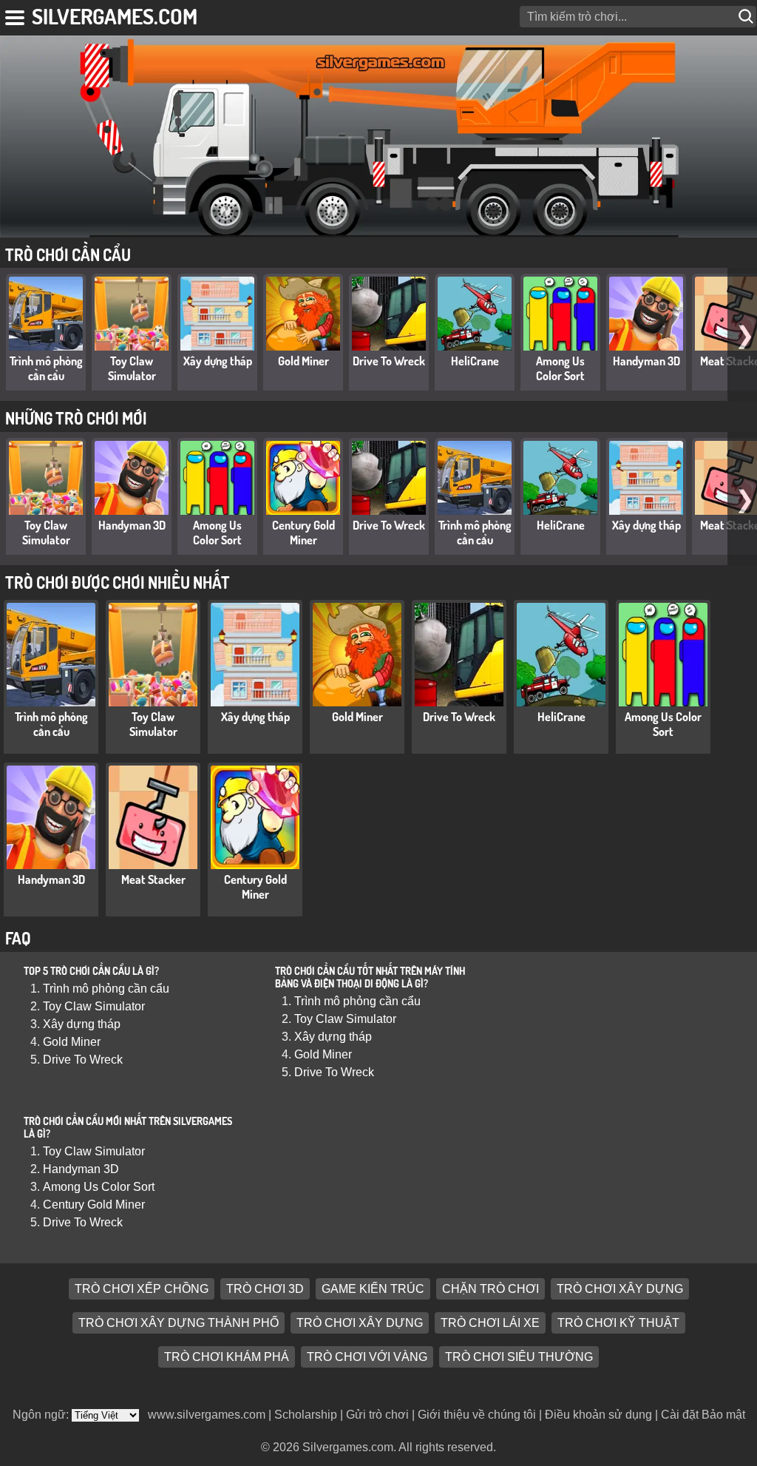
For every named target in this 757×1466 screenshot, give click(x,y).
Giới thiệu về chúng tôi (477, 1414)
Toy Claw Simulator (132, 368)
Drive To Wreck (389, 361)
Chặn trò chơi (490, 1289)
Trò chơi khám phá (226, 1357)
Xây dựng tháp (217, 361)
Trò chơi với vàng (367, 1357)
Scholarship (305, 1414)
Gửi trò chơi (377, 1414)
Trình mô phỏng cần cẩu (46, 368)
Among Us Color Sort (560, 368)
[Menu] (16, 15)
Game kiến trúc (373, 1289)
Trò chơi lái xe (490, 1323)
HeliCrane (475, 361)
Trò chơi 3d (265, 1289)
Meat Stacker (153, 879)
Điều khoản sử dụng (598, 1414)
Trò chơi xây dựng (620, 1289)
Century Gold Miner (303, 532)
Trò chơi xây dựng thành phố (178, 1323)
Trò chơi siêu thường (519, 1357)
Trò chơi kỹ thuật (618, 1323)
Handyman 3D (646, 361)
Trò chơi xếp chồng (141, 1289)
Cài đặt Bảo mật (703, 1414)
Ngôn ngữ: (42, 1414)
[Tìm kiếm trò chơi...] (747, 16)
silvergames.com (114, 16)
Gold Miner (303, 361)
